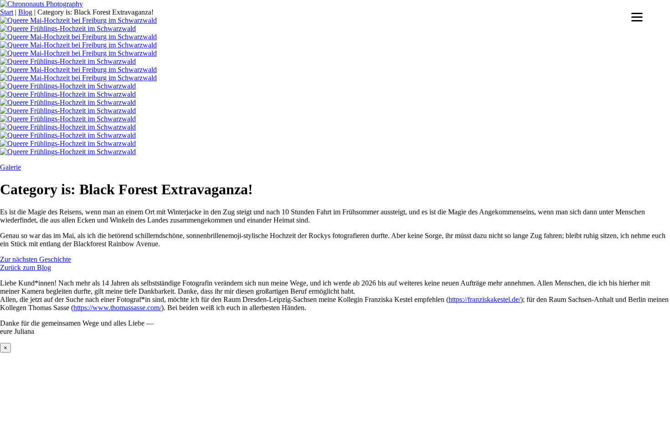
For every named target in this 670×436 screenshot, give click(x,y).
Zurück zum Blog (25, 267)
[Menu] (637, 17)
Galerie (10, 167)
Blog (25, 12)
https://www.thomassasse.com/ (117, 307)
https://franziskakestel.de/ (484, 299)
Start (6, 12)
